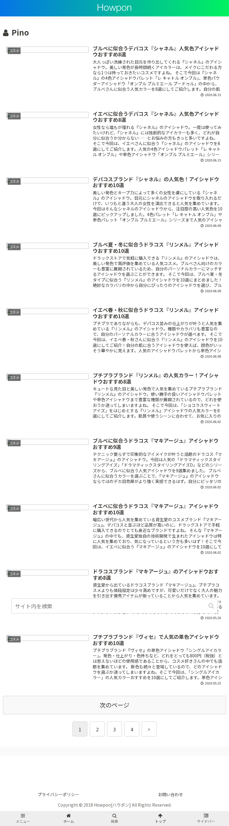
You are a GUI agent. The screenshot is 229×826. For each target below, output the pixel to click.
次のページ (114, 705)
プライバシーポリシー (58, 794)
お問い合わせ (170, 794)
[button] (212, 606)
